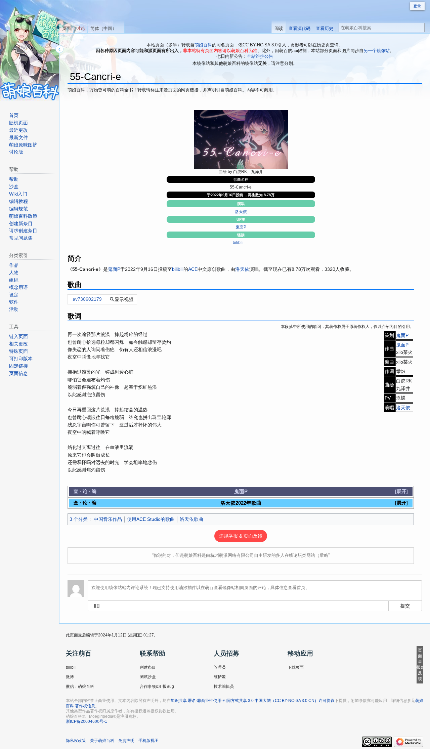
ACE (193, 269)
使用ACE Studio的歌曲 (151, 519)
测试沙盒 (148, 676)
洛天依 (241, 211)
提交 (405, 605)
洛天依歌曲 (191, 519)
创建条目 (148, 667)
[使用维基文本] (97, 606)
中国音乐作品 (108, 519)
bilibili (238, 242)
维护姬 (220, 676)
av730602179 (87, 299)
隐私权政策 (76, 740)
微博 (70, 676)
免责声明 (126, 740)
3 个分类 (79, 519)
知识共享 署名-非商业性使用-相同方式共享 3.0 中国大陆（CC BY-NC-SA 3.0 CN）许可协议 (253, 700)
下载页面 (296, 667)
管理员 (220, 667)
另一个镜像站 (376, 50)
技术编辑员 (224, 686)
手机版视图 (148, 740)
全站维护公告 (260, 56)
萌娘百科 (203, 44)
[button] (401, 491)
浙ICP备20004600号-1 (86, 721)
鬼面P (240, 227)
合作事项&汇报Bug (157, 686)
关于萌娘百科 (102, 740)
